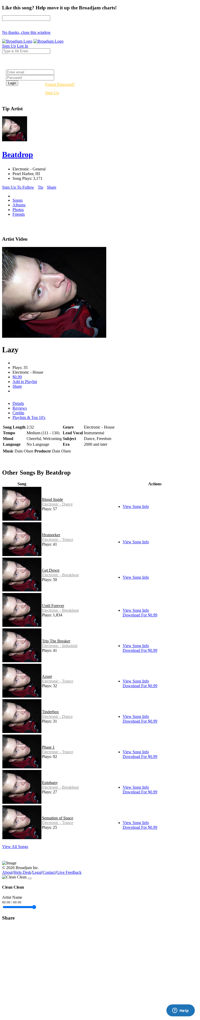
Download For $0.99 (140, 615)
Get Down (50, 570)
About (7, 872)
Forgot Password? (60, 84)
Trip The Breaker (56, 641)
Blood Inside (52, 499)
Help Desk (22, 872)
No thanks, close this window (26, 32)
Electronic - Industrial (59, 645)
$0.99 (17, 377)
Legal (37, 872)
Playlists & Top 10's (28, 417)
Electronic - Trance (57, 539)
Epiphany (50, 782)
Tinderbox (50, 712)
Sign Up (52, 93)
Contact (49, 872)
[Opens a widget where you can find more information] (180, 1010)
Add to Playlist (24, 381)
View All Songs (15, 846)
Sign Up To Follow (18, 187)
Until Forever (53, 605)
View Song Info (136, 506)
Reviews (19, 408)
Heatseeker (51, 535)
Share (51, 187)
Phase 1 (48, 747)
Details (18, 403)
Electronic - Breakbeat (60, 575)
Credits (18, 413)
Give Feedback (69, 872)
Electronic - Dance (57, 504)
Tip (40, 187)
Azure (47, 676)
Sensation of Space (57, 818)
